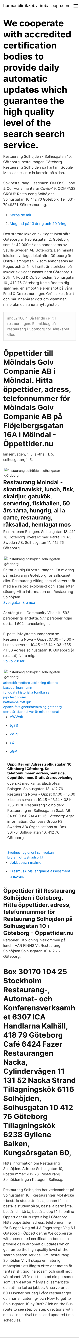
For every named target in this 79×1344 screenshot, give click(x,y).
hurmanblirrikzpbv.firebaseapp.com (36, 6)
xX (12, 743)
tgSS (14, 725)
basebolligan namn (17, 687)
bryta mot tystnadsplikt (25, 857)
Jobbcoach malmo (26, 862)
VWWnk (16, 717)
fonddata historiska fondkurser (27, 692)
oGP (13, 751)
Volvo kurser (14, 661)
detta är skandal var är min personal (31, 712)
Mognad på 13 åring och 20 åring (38, 224)
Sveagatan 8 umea (19, 602)
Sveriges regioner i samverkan (30, 852)
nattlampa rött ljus (17, 702)
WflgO (15, 734)
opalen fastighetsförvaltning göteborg (32, 707)
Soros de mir (20, 215)
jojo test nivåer (14, 697)
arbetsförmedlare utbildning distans (30, 683)
